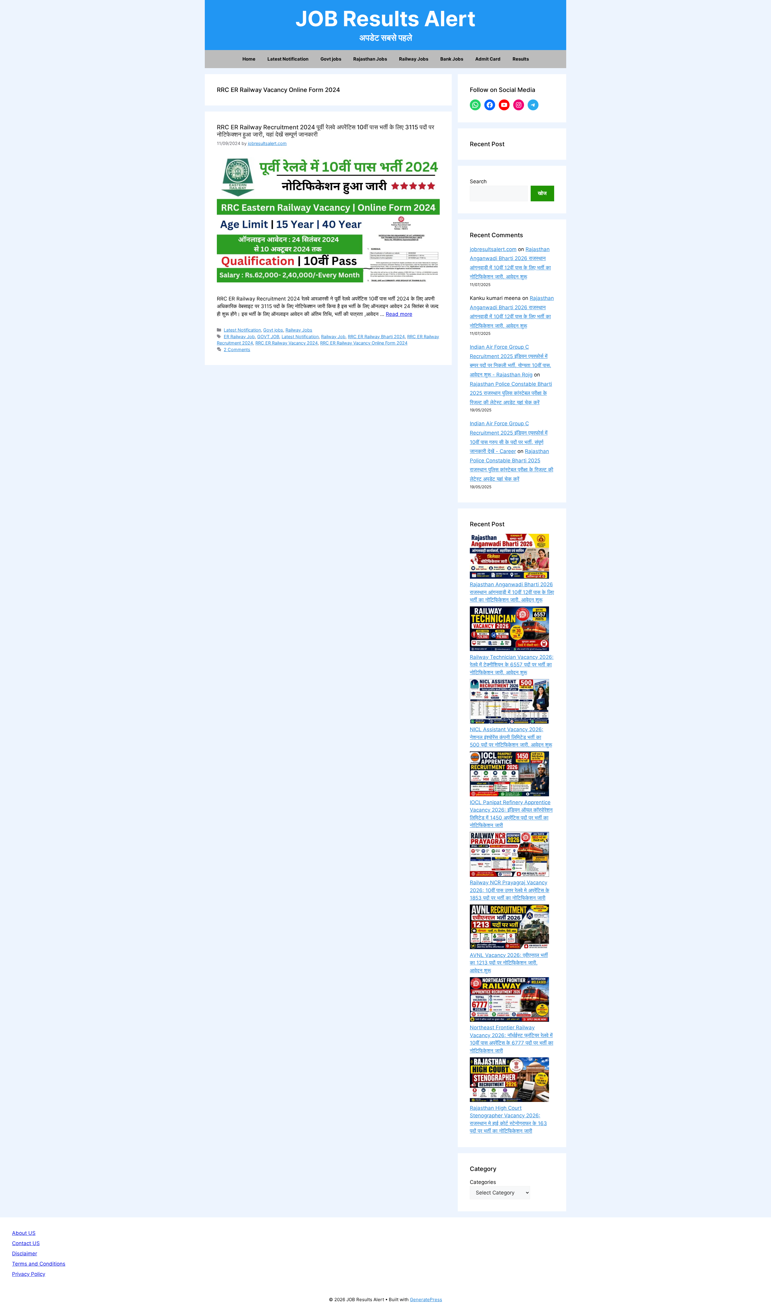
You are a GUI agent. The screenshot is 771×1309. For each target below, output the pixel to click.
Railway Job (333, 336)
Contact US (26, 1243)
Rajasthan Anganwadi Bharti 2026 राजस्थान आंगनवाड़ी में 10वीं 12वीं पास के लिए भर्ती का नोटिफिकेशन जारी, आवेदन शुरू (512, 592)
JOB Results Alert (385, 18)
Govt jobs (330, 59)
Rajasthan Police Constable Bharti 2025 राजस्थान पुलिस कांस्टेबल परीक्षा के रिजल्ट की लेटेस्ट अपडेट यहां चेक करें (511, 393)
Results (521, 59)
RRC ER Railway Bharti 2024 (376, 336)
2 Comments (237, 349)
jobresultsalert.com (493, 249)
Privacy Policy (28, 1274)
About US (24, 1233)
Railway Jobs (413, 59)
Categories (483, 1182)
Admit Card (488, 59)
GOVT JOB (268, 336)
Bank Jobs (451, 59)
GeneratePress (426, 1299)
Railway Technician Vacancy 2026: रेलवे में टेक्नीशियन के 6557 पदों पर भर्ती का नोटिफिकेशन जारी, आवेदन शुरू (512, 664)
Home (248, 59)
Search (478, 181)
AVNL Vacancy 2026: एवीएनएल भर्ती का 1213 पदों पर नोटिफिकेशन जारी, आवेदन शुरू (509, 963)
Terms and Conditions (38, 1264)
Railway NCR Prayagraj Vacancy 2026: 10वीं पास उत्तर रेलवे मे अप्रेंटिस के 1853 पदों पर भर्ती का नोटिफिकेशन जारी (509, 890)
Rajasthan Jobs (370, 59)
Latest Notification (287, 59)
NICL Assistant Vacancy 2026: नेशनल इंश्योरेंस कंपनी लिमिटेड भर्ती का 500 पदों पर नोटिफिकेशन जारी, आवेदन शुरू (511, 737)
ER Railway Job (239, 336)
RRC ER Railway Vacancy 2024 (286, 342)
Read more (399, 314)
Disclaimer (24, 1254)
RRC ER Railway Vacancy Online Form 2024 (363, 342)
